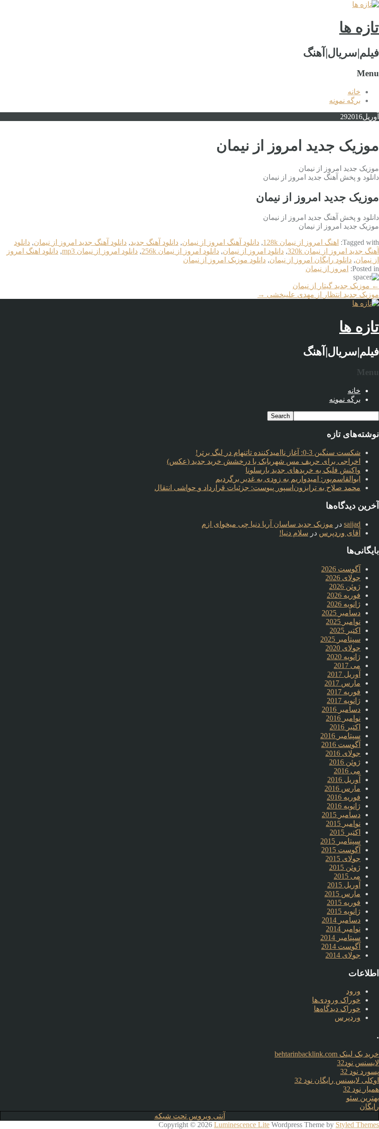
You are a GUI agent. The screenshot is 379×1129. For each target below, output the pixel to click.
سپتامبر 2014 (340, 937)
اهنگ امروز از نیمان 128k (301, 242)
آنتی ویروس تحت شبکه (189, 1116)
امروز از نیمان (327, 269)
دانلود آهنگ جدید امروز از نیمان (80, 242)
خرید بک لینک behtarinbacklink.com (327, 1054)
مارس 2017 (342, 683)
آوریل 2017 (344, 674)
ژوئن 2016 (345, 762)
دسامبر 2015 (341, 815)
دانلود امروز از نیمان (253, 251)
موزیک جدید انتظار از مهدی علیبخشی (318, 294)
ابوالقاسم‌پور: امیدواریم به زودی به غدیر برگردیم (288, 479)
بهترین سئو (362, 1098)
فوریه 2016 (344, 797)
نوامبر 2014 (343, 929)
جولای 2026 (343, 578)
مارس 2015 (342, 894)
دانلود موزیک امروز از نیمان (224, 260)
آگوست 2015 (341, 850)
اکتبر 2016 (345, 727)
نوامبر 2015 (343, 823)
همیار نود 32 (361, 1089)
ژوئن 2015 (345, 867)
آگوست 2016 (341, 744)
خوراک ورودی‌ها (336, 1000)
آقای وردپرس (340, 533)
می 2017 (347, 665)
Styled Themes (357, 1125)
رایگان (369, 1107)
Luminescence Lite (241, 1125)
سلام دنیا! (293, 533)
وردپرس (348, 1017)
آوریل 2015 (344, 885)
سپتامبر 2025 (340, 639)
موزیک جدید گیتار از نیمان (336, 286)
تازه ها (359, 27)
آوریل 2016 (344, 779)
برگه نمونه (345, 100)
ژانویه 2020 (344, 657)
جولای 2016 (343, 753)
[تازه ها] (365, 4)
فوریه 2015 (344, 902)
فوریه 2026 (344, 595)
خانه (354, 92)
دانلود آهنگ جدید (154, 242)
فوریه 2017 (344, 692)
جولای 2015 (343, 858)
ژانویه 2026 (344, 604)
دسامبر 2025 (341, 613)
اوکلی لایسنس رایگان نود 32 (336, 1080)
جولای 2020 (343, 648)
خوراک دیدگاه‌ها (337, 1009)
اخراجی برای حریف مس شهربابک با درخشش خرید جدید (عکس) (264, 461)
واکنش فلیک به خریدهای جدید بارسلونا (303, 470)
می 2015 (347, 876)
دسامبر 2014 (341, 920)
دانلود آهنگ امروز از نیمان (220, 242)
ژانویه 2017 (344, 700)
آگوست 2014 (341, 946)
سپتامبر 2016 (340, 736)
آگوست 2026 (341, 569)
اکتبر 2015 (345, 832)
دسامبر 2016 (341, 709)
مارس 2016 (342, 788)
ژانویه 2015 (344, 911)
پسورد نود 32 (359, 1071)
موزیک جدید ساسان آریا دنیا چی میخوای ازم (267, 524)
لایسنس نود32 (358, 1063)
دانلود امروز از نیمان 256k (180, 251)
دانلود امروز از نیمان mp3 (100, 251)
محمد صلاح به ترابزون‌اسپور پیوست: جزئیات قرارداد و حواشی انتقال (257, 488)
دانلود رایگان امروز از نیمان (310, 260)
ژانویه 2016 (344, 806)
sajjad (352, 524)
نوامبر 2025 (343, 621)
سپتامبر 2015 (340, 841)
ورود (353, 991)
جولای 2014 (343, 955)
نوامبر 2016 (343, 718)
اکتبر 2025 (345, 630)
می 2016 (347, 771)
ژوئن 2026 (345, 586)
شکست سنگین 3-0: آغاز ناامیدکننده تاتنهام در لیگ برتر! (278, 452)
